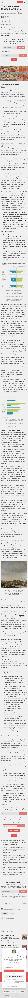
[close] (24, 949)
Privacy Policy (16, 982)
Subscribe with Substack (15, 976)
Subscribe (14, 971)
